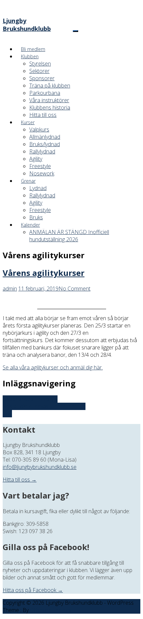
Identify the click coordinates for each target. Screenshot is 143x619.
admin (10, 288)
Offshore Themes (51, 610)
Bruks (36, 217)
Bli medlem (33, 49)
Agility (35, 158)
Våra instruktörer (49, 100)
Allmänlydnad (44, 136)
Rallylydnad (42, 151)
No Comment (74, 288)
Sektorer (39, 71)
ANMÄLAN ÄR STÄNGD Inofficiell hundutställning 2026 (69, 235)
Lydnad (38, 188)
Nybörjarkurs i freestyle (30, 399)
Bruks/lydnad (44, 144)
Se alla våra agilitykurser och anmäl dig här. (53, 367)
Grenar (28, 181)
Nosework (41, 173)
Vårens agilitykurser (43, 272)
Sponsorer (42, 78)
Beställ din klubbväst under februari (44, 406)
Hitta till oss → (20, 479)
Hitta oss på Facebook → (33, 590)
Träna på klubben (49, 85)
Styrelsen (40, 63)
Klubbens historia (49, 107)
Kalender (30, 225)
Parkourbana (44, 93)
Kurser (28, 122)
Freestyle (40, 166)
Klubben (30, 56)
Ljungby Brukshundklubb (27, 25)
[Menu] (75, 31)
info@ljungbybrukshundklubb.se (39, 467)
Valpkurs (39, 129)
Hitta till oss (43, 114)
